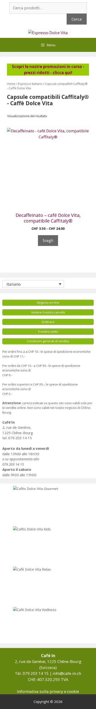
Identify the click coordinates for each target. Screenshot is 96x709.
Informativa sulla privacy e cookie (48, 691)
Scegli (48, 240)
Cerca (77, 19)
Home (11, 84)
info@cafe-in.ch (67, 673)
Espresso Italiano (30, 84)
